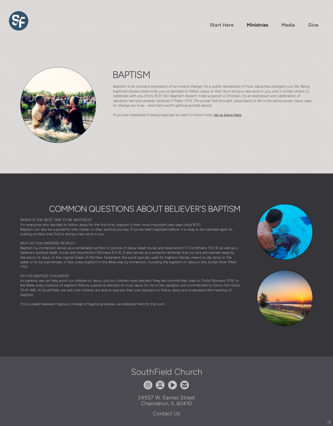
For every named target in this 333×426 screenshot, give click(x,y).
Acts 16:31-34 (156, 96)
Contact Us (166, 413)
